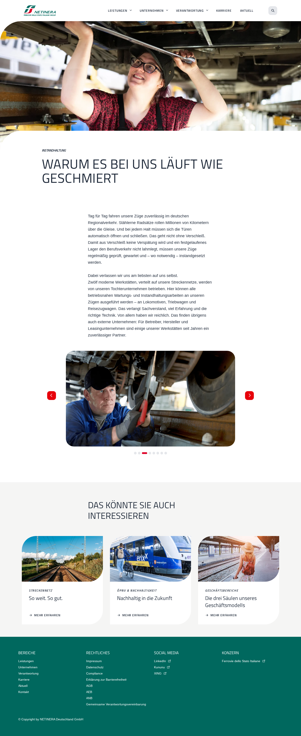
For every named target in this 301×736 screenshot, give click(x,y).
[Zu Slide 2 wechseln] (139, 453)
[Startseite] (40, 10)
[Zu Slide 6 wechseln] (157, 453)
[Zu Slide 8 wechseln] (165, 453)
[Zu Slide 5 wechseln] (153, 453)
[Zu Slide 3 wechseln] (144, 453)
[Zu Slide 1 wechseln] (135, 453)
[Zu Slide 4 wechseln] (150, 453)
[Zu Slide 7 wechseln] (161, 453)
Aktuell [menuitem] (246, 10)
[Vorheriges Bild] (51, 395)
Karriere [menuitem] (223, 10)
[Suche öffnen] (272, 10)
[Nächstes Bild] (249, 395)
